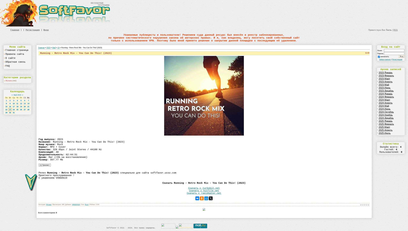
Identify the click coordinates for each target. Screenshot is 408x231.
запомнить (384, 57)
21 (28, 107)
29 (6, 113)
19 (21, 107)
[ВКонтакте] (197, 198)
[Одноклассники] (202, 198)
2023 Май (384, 84)
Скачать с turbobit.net (204, 188)
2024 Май (384, 106)
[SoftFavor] (56, 26)
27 (25, 110)
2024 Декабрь (386, 118)
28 (28, 110)
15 (6, 107)
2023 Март (384, 78)
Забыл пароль (385, 59)
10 (14, 104)
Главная (14, 30)
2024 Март (384, 100)
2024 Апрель (386, 103)
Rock (86, 204)
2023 (48, 48)
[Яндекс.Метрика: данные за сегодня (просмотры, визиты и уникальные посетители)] (186, 226)
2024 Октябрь (386, 112)
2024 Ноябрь (386, 115)
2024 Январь (386, 94)
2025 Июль (385, 133)
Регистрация (33, 30)
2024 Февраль (386, 97)
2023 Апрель (386, 81)
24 (14, 110)
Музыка (9, 81)
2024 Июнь (384, 109)
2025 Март (384, 127)
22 (6, 110)
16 (10, 107)
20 (25, 107)
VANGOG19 (76, 204)
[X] (211, 198)
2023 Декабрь (386, 91)
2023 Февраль (386, 75)
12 (21, 104)
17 (14, 107)
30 (10, 113)
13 (25, 104)
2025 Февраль (386, 124)
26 (21, 110)
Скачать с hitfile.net (204, 190)
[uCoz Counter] (168, 228)
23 (10, 110)
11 (17, 104)
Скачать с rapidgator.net (204, 193)
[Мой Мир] (206, 198)
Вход (46, 30)
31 (14, 113)
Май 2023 (17, 95)
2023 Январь (386, 72)
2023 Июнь (384, 88)
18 (17, 107)
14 (28, 104)
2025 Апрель (386, 130)
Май (54, 48)
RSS (395, 30)
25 (17, 110)
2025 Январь (386, 121)
